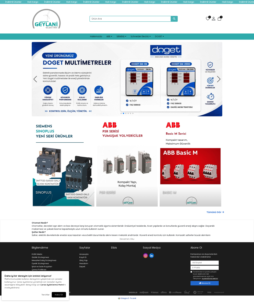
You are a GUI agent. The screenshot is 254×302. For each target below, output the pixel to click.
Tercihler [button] (45, 294)
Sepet (82, 266)
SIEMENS (121, 36)
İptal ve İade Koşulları (42, 266)
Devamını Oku (127, 239)
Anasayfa (83, 254)
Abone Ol (205, 283)
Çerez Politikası (39, 269)
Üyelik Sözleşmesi (40, 263)
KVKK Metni (37, 254)
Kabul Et (59, 294)
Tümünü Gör (214, 212)
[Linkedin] (152, 255)
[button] (219, 18)
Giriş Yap (83, 260)
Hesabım (83, 263)
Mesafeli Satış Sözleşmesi (44, 260)
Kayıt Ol (82, 257)
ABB (108, 36)
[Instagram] (146, 255)
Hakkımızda (96, 36)
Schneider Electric (140, 36)
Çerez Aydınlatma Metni (52, 284)
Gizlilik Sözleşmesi (40, 257)
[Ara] (174, 19)
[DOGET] (127, 79)
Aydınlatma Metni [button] (210, 278)
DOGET (158, 36)
